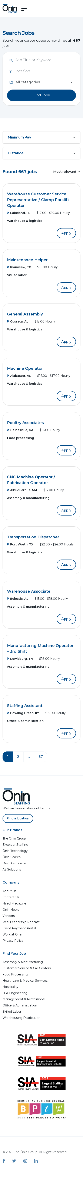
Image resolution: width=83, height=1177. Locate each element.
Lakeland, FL (20, 213)
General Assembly (25, 314)
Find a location (18, 818)
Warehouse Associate (28, 591)
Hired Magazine (14, 903)
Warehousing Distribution (21, 1018)
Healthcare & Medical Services (25, 981)
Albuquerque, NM (23, 490)
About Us (9, 891)
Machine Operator (25, 368)
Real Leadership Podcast (21, 922)
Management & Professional (24, 999)
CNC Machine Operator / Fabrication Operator (31, 480)
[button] (24, 9)
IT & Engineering (15, 993)
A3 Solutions (12, 869)
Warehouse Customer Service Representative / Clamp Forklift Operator (38, 200)
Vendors (9, 916)
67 (41, 757)
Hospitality (10, 987)
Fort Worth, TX (21, 544)
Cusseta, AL (19, 321)
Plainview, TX (20, 267)
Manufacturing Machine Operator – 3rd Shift (40, 648)
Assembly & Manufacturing (23, 962)
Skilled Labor (12, 1011)
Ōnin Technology (15, 851)
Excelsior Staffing (15, 845)
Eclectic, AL (19, 599)
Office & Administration (20, 1005)
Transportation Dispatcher (33, 537)
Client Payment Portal (19, 928)
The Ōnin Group (14, 838)
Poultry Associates (25, 422)
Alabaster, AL (20, 376)
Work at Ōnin (12, 934)
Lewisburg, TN (21, 659)
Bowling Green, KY (24, 713)
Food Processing (15, 974)
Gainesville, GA (21, 430)
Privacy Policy (13, 941)
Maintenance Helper (27, 260)
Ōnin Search (12, 857)
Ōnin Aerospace (14, 863)
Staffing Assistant (25, 705)
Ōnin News (11, 910)
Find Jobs (42, 95)
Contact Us (11, 897)
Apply (66, 233)
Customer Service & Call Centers (27, 968)
